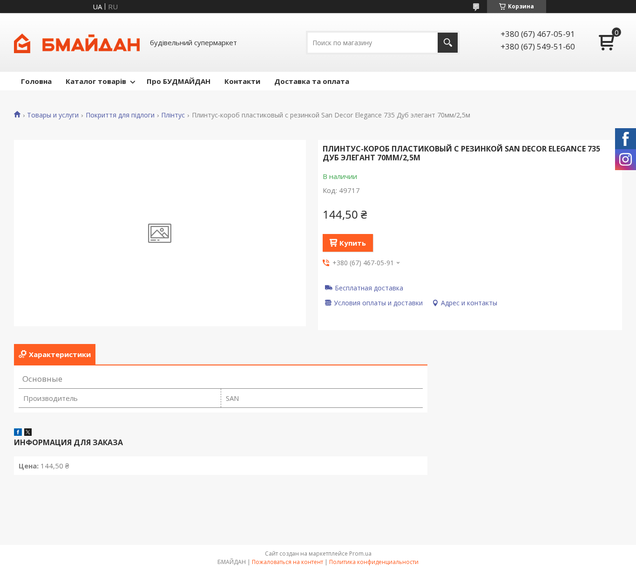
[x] (28, 433)
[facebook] (18, 433)
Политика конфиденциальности (374, 562)
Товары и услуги (53, 115)
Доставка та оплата (311, 81)
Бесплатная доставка (369, 287)
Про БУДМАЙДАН (178, 81)
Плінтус (173, 115)
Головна (36, 81)
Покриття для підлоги (120, 115)
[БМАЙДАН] (77, 42)
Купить (352, 243)
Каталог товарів (96, 81)
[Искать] (448, 43)
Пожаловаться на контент (287, 562)
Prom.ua (360, 553)
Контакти (242, 81)
